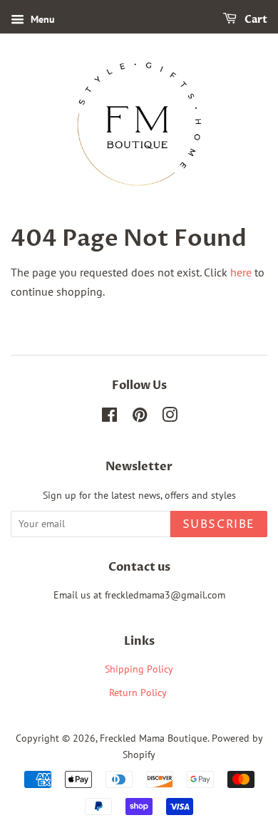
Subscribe (218, 524)
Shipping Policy (139, 669)
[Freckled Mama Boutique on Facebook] (109, 417)
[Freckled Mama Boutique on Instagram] (169, 417)
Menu (41, 19)
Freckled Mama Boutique (153, 738)
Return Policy (139, 692)
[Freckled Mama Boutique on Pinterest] (140, 417)
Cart (254, 19)
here (241, 272)
